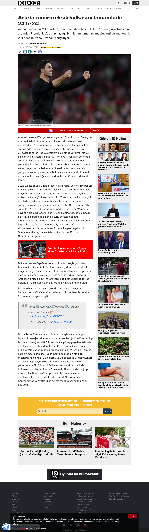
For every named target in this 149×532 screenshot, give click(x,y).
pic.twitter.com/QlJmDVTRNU (45, 316)
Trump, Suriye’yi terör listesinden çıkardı (108, 251)
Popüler (99, 8)
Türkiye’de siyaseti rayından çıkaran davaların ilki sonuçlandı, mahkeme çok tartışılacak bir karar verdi (113, 166)
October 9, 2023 (63, 322)
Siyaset (37, 8)
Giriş (136, 3)
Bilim (128, 8)
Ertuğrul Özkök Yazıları (119, 496)
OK (133, 516)
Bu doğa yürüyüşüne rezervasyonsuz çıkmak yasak (112, 332)
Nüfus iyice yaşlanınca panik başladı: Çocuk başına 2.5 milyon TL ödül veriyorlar (113, 278)
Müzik (47, 499)
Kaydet (108, 411)
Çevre (118, 8)
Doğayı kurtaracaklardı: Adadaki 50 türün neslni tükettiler (113, 358)
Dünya (60, 8)
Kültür (70, 8)
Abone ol (126, 3)
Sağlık (88, 8)
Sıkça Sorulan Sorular (86, 510)
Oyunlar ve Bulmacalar (78, 474)
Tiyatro (47, 505)
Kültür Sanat (50, 493)
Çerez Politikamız (84, 499)
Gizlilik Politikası (84, 507)
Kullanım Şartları (84, 496)
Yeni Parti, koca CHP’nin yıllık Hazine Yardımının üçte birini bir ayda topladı (113, 196)
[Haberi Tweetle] (20, 52)
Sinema (47, 502)
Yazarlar (26, 8)
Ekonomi (49, 8)
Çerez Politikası (19, 528)
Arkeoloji (48, 496)
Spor (79, 8)
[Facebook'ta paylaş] (25, 52)
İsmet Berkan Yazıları (118, 493)
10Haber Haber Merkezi (36, 44)
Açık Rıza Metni (84, 505)
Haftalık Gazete (116, 499)
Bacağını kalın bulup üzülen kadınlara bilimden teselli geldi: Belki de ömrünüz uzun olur (113, 385)
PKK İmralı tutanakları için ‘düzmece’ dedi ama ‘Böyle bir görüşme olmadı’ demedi (112, 224)
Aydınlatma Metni (85, 493)
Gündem (14, 8)
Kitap (109, 8)
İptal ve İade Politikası (86, 502)
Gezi (137, 8)
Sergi (46, 507)
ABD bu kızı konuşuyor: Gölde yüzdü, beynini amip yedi (111, 306)
